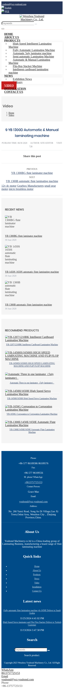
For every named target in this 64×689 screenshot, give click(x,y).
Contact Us (13, 91)
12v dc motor (8, 185)
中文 (7, 11)
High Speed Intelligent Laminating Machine (30, 45)
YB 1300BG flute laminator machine (32, 172)
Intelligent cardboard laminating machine (28, 71)
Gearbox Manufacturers (30, 185)
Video (36, 583)
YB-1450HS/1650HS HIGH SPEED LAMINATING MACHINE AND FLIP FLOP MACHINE (32, 364)
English (8, 8)
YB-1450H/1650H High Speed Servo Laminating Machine (32, 398)
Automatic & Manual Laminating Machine (29, 61)
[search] (48, 650)
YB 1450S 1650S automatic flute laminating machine (32, 271)
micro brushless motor (21, 189)
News (8, 75)
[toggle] (2, 28)
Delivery (18, 82)
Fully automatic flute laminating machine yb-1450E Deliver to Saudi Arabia (32, 611)
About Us (37, 570)
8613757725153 (10, 673)
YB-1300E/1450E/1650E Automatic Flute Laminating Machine (32, 431)
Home (36, 566)
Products (12, 40)
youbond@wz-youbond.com (14, 4)
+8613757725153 (33, 482)
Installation (36, 587)
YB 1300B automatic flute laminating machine (32, 181)
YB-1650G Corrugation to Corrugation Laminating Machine (32, 414)
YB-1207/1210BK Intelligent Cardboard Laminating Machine (32, 344)
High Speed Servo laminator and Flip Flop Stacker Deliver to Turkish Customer (32, 623)
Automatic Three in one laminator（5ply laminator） (32, 383)
